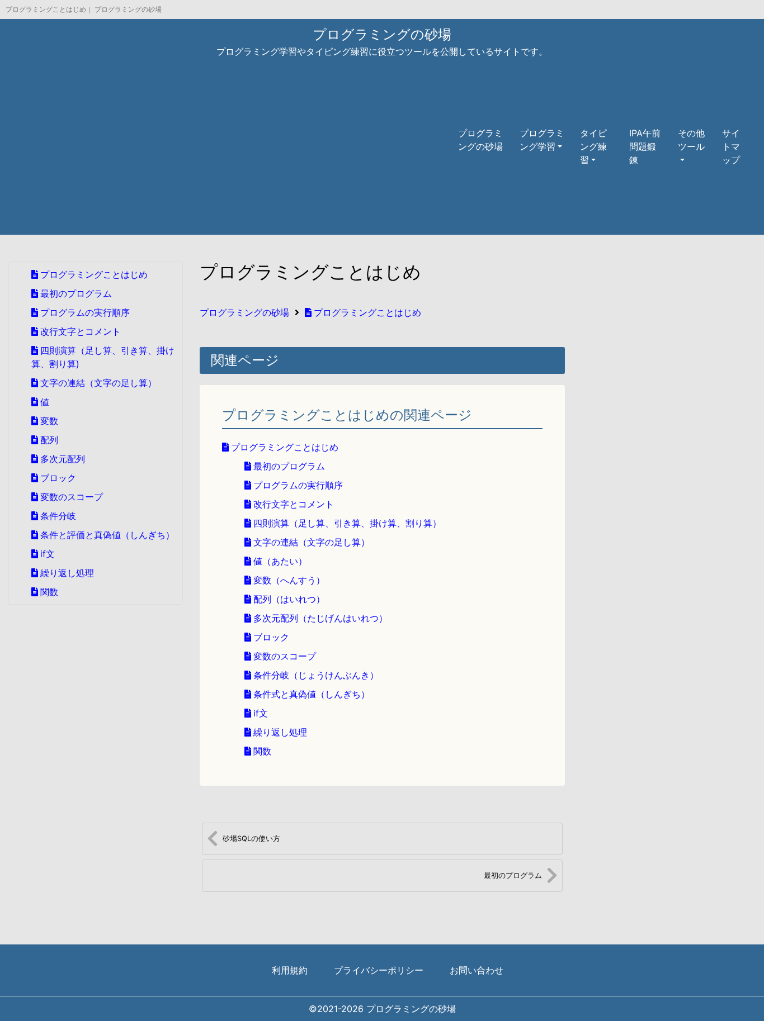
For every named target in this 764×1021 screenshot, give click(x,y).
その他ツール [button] (691, 139)
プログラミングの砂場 (382, 34)
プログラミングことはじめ (367, 312)
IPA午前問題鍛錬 (645, 146)
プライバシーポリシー (378, 970)
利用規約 (290, 970)
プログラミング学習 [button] (542, 139)
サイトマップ (731, 146)
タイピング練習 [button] (593, 146)
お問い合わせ (476, 970)
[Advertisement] (230, 146)
